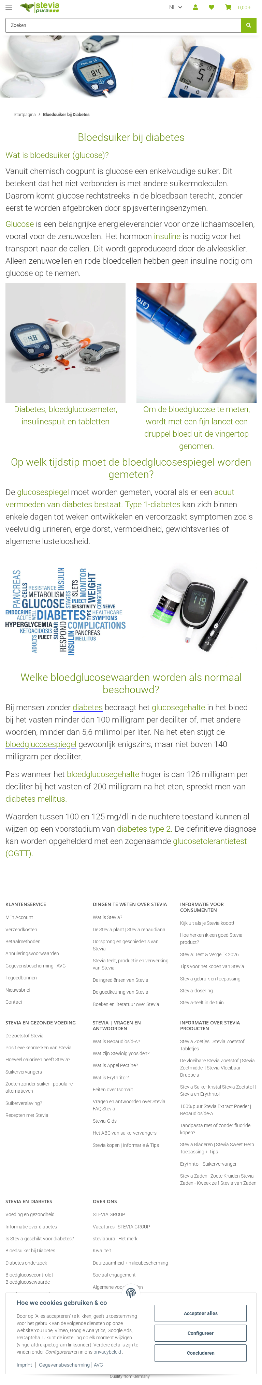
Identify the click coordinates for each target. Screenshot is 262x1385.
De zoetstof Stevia (24, 1035)
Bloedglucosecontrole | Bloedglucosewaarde (29, 1278)
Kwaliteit (102, 1250)
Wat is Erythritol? (111, 1077)
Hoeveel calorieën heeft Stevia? (37, 1059)
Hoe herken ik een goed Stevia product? (211, 938)
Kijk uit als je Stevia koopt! (207, 923)
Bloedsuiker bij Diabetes (30, 1250)
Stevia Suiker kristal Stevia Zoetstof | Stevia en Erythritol (218, 1090)
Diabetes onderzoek (26, 1263)
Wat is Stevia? (107, 917)
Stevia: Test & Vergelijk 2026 (209, 954)
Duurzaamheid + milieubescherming (130, 1263)
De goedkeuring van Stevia (120, 992)
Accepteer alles (201, 1313)
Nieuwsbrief (18, 990)
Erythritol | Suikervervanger (208, 1164)
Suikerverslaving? (23, 1103)
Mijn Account (19, 917)
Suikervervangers (23, 1072)
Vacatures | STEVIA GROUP (121, 1226)
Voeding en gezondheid (30, 1214)
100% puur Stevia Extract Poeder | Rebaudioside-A (215, 1110)
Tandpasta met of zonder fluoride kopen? (215, 1129)
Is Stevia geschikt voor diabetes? (39, 1238)
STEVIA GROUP (109, 1214)
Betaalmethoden (23, 941)
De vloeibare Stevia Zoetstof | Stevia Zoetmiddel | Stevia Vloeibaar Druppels (217, 1068)
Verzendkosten (21, 929)
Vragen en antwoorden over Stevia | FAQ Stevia (130, 1105)
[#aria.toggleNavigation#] (8, 4)
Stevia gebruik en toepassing (210, 978)
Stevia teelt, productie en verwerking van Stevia (131, 964)
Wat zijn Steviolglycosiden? (121, 1053)
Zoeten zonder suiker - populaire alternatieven (39, 1087)
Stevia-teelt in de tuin (202, 1002)
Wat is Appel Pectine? (115, 1065)
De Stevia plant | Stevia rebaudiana (129, 929)
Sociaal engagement (114, 1275)
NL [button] (172, 7)
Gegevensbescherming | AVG (71, 1365)
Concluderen (201, 1353)
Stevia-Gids (105, 1121)
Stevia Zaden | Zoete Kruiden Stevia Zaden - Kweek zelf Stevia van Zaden (218, 1179)
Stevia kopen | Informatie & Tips (126, 1145)
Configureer (201, 1333)
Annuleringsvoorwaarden (32, 953)
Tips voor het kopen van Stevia (212, 966)
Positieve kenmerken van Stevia (38, 1047)
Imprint (24, 1365)
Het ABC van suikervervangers (125, 1133)
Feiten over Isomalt (113, 1089)
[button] (195, 7)
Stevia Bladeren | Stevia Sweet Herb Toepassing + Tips (217, 1148)
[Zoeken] (249, 25)
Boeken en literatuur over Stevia (126, 1004)
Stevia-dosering (196, 990)
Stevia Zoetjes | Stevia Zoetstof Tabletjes (212, 1045)
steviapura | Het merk (115, 1238)
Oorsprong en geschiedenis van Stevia (126, 945)
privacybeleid (107, 1352)
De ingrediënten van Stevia (120, 980)
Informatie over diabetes (31, 1226)
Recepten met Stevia (26, 1115)
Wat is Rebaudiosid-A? (116, 1041)
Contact (14, 1002)
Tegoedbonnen (21, 977)
